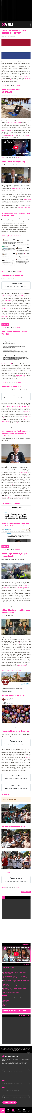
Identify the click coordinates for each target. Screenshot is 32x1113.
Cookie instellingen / (7, 1049)
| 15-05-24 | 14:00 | (13, 327)
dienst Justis (23, 472)
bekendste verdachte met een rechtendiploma (17, 406)
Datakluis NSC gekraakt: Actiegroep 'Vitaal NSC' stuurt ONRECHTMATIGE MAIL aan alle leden (14, 973)
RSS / (20, 1048)
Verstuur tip (10, 1102)
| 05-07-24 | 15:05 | (13, 157)
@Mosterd (3, 157)
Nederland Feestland (6, 363)
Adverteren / (26, 1049)
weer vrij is (14, 475)
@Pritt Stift (3, 382)
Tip (3, 1068)
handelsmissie (4, 316)
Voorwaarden (16, 1050)
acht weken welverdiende (14, 122)
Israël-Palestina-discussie (7, 295)
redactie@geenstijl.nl (7, 1065)
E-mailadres (6, 1094)
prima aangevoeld (16, 188)
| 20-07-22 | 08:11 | (13, 549)
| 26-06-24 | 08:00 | (14, 271)
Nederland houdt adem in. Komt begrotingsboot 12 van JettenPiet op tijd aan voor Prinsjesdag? (14, 991)
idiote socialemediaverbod (21, 587)
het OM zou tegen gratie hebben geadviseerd (12, 497)
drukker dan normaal (25, 76)
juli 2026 (5, 1001)
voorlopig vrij (4, 308)
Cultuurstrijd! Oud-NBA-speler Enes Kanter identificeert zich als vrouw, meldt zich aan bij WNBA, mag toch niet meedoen (16, 975)
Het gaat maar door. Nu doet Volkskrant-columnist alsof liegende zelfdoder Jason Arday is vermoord (14, 989)
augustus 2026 (6, 1000)
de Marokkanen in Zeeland (13, 70)
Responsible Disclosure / (17, 1049)
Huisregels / (16, 1048)
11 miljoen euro (8, 300)
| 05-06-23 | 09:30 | (14, 382)
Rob (10, 130)
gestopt (26, 411)
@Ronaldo (3, 85)
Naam (4, 1087)
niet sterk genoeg (17, 422)
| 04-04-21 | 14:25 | (14, 727)
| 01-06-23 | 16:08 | (13, 427)
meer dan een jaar (6, 306)
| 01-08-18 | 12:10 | (13, 887)
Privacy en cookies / (26, 1048)
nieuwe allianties (22, 665)
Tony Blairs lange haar (24, 207)
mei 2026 (5, 1004)
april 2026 (5, 1005)
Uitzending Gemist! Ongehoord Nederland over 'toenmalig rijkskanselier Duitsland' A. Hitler (15, 986)
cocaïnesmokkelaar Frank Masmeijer (10, 471)
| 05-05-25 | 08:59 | (13, 85)
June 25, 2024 (22, 231)
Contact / (11, 1048)
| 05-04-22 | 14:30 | (13, 606)
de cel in (28, 757)
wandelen (27, 135)
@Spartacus (4, 271)
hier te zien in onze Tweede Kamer (20, 297)
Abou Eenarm (21, 295)
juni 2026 (5, 1003)
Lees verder (5, 324)
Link (3, 1080)
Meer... (4, 1007)
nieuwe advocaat (20, 413)
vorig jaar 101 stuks (15, 484)
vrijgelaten (7, 587)
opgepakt (25, 585)
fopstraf (3, 319)
